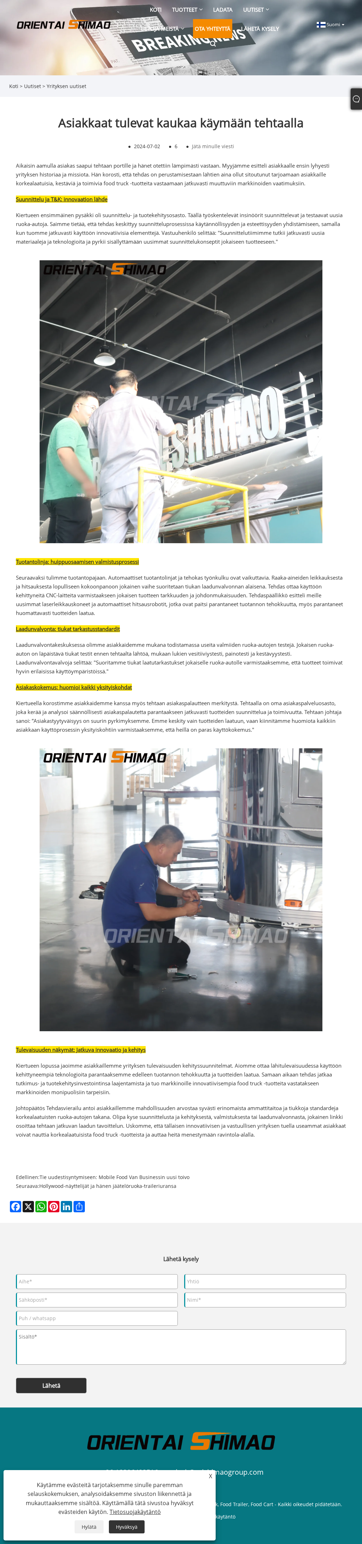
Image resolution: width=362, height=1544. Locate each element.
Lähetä (51, 1385)
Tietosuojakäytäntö (135, 1512)
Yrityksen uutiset (66, 86)
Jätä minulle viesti (213, 146)
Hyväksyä (127, 1526)
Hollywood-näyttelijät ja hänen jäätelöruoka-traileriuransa (107, 1186)
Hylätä (89, 1526)
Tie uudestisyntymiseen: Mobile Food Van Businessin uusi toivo (114, 1177)
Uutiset (32, 86)
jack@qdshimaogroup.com (220, 1472)
